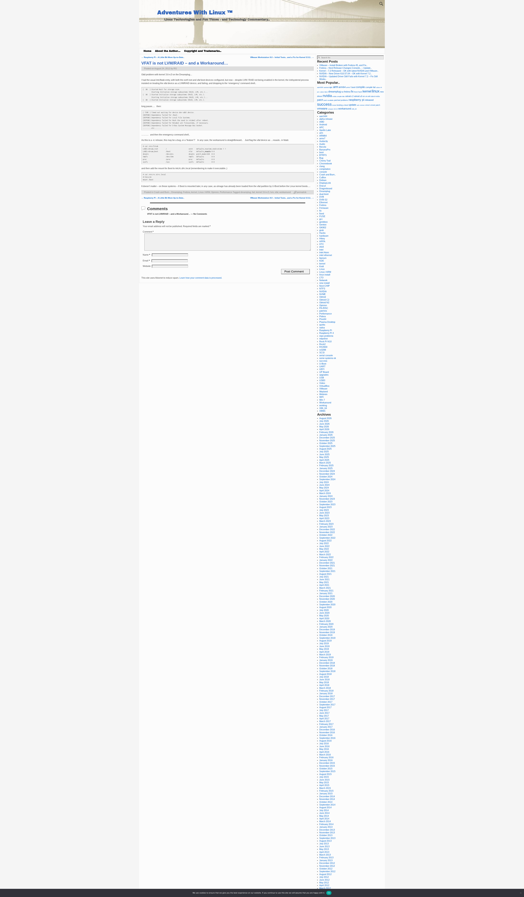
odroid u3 (358, 96)
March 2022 (325, 554)
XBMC (322, 411)
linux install (324, 275)
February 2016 (326, 757)
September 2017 (327, 705)
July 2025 (324, 451)
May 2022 (324, 549)
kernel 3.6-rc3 (262, 192)
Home (147, 51)
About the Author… (167, 51)
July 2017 (324, 710)
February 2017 (326, 724)
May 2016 (324, 749)
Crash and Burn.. (162, 192)
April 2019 (324, 652)
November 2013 (327, 832)
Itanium (322, 258)
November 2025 (327, 440)
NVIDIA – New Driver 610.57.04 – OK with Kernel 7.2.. (345, 73)
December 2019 (327, 629)
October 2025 (325, 443)
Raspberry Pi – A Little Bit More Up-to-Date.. (162, 57)
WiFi (321, 397)
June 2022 (324, 546)
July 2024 (324, 482)
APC (321, 127)
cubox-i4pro (324, 92)
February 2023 (326, 524)
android (326, 87)
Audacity (323, 141)
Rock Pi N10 (325, 341)
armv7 (348, 87)
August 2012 (325, 874)
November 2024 (327, 474)
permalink (301, 192)
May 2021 (324, 582)
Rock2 (322, 344)
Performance (226, 192)
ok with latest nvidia (372, 96)
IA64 (321, 247)
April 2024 (324, 490)
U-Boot (322, 364)
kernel (194, 192)
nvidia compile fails (338, 96)
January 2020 (326, 627)
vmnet (367, 105)
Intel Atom (324, 252)
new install (324, 283)
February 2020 (326, 624)
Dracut (322, 186)
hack (360, 92)
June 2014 (324, 813)
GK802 (322, 227)
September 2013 (327, 838)
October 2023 (325, 501)
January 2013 (326, 860)
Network (323, 280)
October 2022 (325, 535)
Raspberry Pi (325, 330)
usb (358, 105)
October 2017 (325, 702)
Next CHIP (324, 286)
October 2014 (325, 802)
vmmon (362, 105)
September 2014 (327, 805)
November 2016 (327, 732)
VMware (323, 389)
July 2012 (324, 877)
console (323, 172)
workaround (285, 192)
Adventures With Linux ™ (194, 12)
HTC (321, 244)
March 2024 (325, 493)
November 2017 (327, 699)
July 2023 (324, 510)
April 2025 (324, 460)
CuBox (322, 177)
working (323, 405)
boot (353, 87)
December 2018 (327, 663)
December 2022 (327, 529)
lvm (272, 192)
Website (147, 266)
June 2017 (324, 713)
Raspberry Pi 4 (326, 333)
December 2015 (327, 763)
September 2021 (327, 571)
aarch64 (320, 87)
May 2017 (324, 716)
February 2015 (326, 791)
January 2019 (326, 660)
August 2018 (325, 674)
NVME (322, 294)
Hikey (322, 238)
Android (323, 124)
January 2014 (326, 827)
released (369, 100)
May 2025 (324, 457)
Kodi (321, 266)
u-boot (345, 105)
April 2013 (324, 852)
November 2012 (327, 866)
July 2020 (324, 610)
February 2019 (326, 657)
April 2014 (324, 818)
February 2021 (326, 591)
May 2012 (324, 882)
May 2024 (324, 488)
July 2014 (324, 810)
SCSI (321, 352)
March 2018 (325, 688)
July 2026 (324, 421)
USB (321, 377)
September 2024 (327, 479)
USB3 (322, 380)
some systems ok (327, 358)
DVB (321, 197)
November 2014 (327, 799)
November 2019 (327, 632)
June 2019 (324, 646)
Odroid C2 (324, 300)
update (352, 104)
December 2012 (327, 863)
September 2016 (327, 738)
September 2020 (327, 604)
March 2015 (325, 788)
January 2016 (326, 760)
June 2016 (324, 746)
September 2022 (327, 538)
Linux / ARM (204, 192)
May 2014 (324, 816)
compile (360, 87)
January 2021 (326, 593)
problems (344, 100)
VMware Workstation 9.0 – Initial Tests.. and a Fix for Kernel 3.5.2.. (282, 57)
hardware (323, 236)
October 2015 (325, 768)
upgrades (323, 375)
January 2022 (326, 560)
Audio (322, 144)
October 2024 (325, 476)
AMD (321, 122)
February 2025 (326, 465)
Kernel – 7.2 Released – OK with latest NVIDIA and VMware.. (348, 71)
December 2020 (327, 596)
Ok (329, 893)
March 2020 (325, 621)
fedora (347, 91)
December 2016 (327, 729)
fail (253, 192)
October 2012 (325, 869)
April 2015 (324, 785)
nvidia (327, 96)
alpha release (326, 119)
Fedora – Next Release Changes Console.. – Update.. (345, 68)
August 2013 (325, 841)
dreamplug (246, 192)
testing (340, 105)
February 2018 (326, 691)
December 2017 (327, 696)
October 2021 (325, 568)
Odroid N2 (324, 302)
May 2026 (324, 426)
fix (352, 91)
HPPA (322, 241)
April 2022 (324, 551)
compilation (325, 169)
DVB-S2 (323, 200)
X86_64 (323, 408)
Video (322, 383)
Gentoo (322, 224)
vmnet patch (375, 105)
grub (321, 230)
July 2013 (324, 843)
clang (322, 166)
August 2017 (325, 707)
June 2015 (324, 780)
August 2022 (325, 540)
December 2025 (327, 437)
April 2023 (324, 518)
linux (375, 91)
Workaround (325, 402)
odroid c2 (349, 96)
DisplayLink (325, 183)
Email (146, 261)
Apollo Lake (325, 130)
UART (322, 366)
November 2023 (327, 499)
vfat (276, 192)
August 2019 (325, 641)
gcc (321, 219)
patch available (329, 100)
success (324, 104)
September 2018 (327, 671)
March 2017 (325, 721)
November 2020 (327, 599)
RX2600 (323, 347)
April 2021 (324, 585)
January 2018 (326, 693)
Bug (321, 158)
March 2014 (325, 821)
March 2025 (325, 463)
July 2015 (324, 777)
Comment (148, 232)
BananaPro (324, 149)
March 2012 (325, 888)
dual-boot (323, 194)
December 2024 (327, 471)
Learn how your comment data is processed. (200, 278)
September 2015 (327, 771)
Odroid (322, 297)
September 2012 (327, 871)
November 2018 (327, 665)
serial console (326, 355)
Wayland (323, 391)
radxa (322, 327)
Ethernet (323, 202)
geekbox (323, 222)
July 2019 (324, 643)
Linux (322, 269)
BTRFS (323, 155)
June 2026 (324, 424)
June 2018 (324, 679)
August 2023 (325, 507)
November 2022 (327, 532)
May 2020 (324, 615)
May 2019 (324, 649)
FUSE (322, 216)
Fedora (186, 192)
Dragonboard (325, 188)
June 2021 (324, 579)
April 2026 (324, 429)
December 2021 (327, 563)
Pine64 (322, 319)
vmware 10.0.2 (333, 109)
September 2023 (327, 504)
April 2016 (324, 752)
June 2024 (324, 485)
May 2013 (324, 849)
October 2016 (325, 735)
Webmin (323, 394)
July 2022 (324, 543)
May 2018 (324, 682)
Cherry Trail (325, 161)
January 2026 (326, 435)
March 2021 (325, 588)
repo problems (326, 336)
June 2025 (324, 454)
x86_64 (354, 109)
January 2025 (326, 468)
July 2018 (324, 677)
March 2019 (325, 654)
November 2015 (327, 766)
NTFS (322, 288)
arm (335, 87)
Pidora (322, 316)
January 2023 (326, 527)
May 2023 (324, 515)
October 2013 (325, 835)
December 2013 (327, 830)
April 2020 (324, 618)
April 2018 (324, 685)
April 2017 (324, 718)
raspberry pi (356, 99)
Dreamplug (176, 192)
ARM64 (323, 136)
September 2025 (327, 446)
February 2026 (326, 432)
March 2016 (325, 755)
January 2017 (326, 727)
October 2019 (325, 635)
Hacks (322, 233)
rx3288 (322, 350)
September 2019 (327, 638)
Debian (322, 180)
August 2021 (325, 574)
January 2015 (326, 793)
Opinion (215, 192)
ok (364, 96)
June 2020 (324, 613)
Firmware (323, 208)
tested (334, 105)
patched (337, 100)
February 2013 (326, 857)
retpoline (323, 339)
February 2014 (326, 824)
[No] (520, 893)
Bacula (322, 147)
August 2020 (325, 607)
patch (320, 99)
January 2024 (326, 496)
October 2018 (325, 668)
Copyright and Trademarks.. (202, 51)
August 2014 (325, 807)
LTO (321, 277)
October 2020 (325, 602)
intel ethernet (325, 255)
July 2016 (324, 743)
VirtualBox (324, 386)
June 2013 (324, 846)
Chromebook (325, 163)
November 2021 (327, 565)
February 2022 (326, 557)
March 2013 (325, 855)
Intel (321, 250)
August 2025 (325, 449)
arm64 (342, 87)
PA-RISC (323, 308)
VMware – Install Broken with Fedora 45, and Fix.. (343, 65)
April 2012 (324, 885)
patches (323, 311)
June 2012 (324, 880)
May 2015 (324, 782)
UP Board (324, 372)
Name (146, 255)
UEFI (321, 369)
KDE (321, 261)
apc (331, 87)
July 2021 (324, 577)
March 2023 (325, 521)
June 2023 (324, 513)
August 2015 (325, 774)
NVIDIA (323, 291)
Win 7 (322, 400)
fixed (356, 92)
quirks (322, 325)
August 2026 (325, 418)
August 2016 (325, 741)
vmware (322, 108)
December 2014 (327, 796)
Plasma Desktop (327, 322)
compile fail (370, 87)
